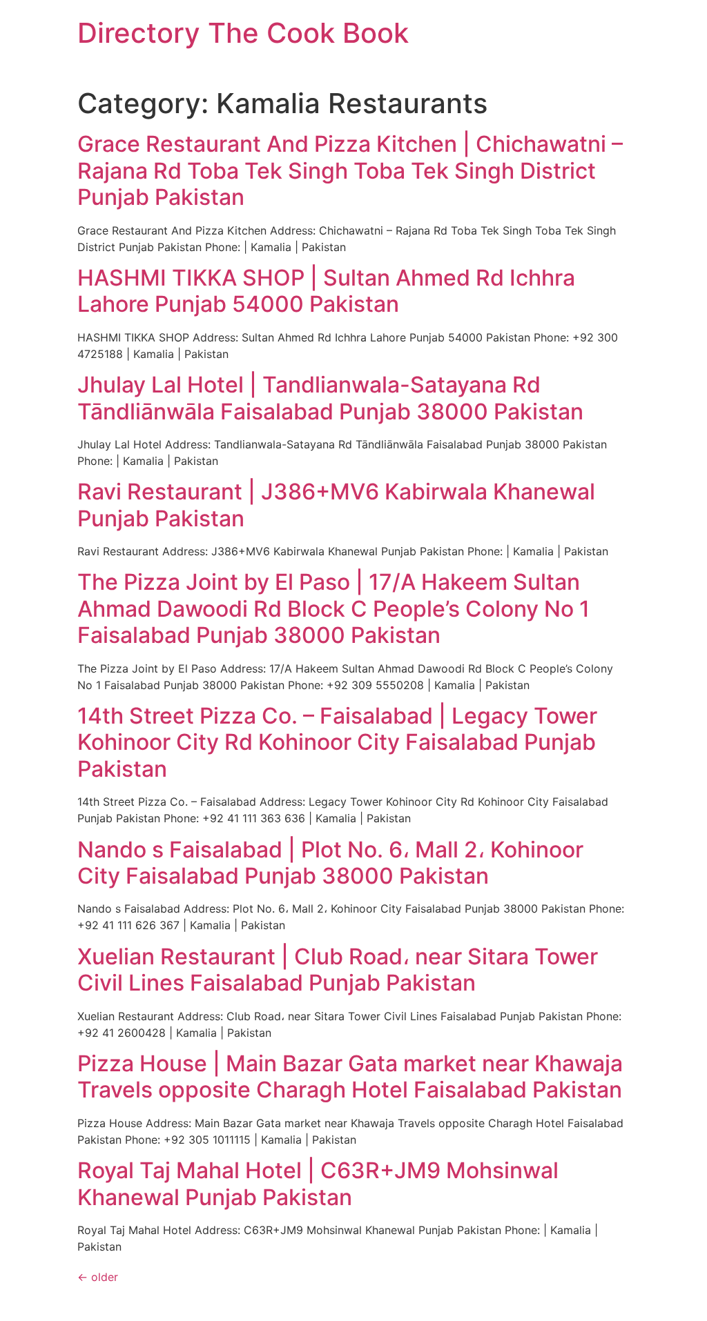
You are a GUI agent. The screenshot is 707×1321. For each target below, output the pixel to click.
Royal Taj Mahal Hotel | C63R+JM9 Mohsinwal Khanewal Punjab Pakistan (318, 1183)
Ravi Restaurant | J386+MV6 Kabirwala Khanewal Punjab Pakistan (336, 504)
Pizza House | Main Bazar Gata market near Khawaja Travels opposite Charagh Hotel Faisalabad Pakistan (350, 1076)
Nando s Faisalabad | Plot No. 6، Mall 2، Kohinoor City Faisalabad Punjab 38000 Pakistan (330, 862)
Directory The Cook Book (243, 33)
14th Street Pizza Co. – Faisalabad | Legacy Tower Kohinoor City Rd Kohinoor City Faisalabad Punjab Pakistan (337, 742)
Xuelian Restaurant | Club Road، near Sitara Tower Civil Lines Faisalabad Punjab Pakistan (337, 969)
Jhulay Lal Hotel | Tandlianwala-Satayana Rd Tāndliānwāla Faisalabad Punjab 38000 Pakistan (330, 397)
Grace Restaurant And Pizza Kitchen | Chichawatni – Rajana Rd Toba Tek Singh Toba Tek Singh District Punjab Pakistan (350, 170)
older (97, 1277)
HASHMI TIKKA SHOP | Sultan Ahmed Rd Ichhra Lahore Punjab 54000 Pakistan (326, 290)
